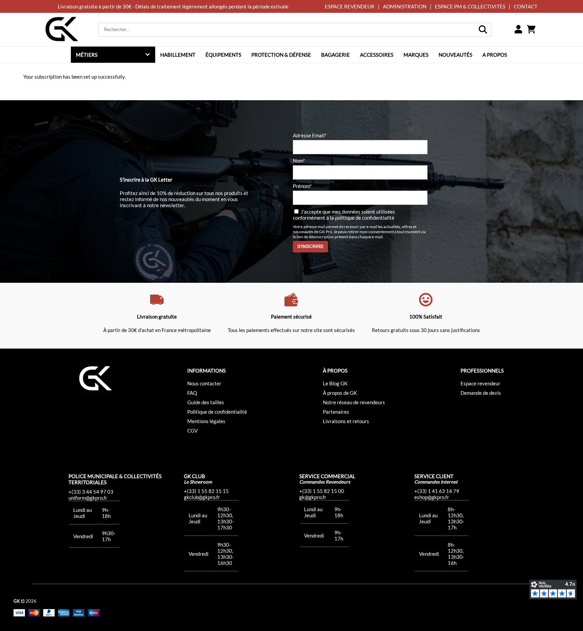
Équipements (223, 55)
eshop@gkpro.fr (431, 497)
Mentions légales (206, 421)
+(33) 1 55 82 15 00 (321, 491)
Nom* (299, 161)
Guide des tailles (205, 402)
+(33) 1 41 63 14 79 (436, 491)
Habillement (177, 55)
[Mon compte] (518, 29)
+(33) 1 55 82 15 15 (206, 491)
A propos (494, 55)
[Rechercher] (483, 30)
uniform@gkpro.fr (87, 498)
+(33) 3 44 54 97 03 (90, 492)
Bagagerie (335, 55)
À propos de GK (340, 393)
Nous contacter (204, 383)
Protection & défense (281, 55)
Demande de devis (481, 393)
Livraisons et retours (346, 421)
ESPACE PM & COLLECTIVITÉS (470, 6)
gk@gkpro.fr (312, 497)
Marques (416, 55)
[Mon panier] (531, 29)
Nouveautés (455, 55)
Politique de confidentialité (217, 412)
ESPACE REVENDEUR (349, 6)
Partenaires (336, 412)
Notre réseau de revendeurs (354, 402)
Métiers (87, 55)
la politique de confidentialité (362, 218)
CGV (192, 431)
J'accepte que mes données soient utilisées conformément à (344, 215)
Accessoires (376, 55)
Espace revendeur (480, 383)
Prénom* (302, 186)
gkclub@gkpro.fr (202, 497)
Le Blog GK (335, 383)
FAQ (192, 393)
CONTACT (525, 6)
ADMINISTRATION (404, 6)
